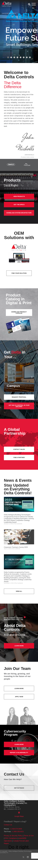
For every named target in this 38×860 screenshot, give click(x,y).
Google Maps (19, 816)
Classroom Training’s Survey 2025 (16, 547)
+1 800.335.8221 (18, 831)
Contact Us (8, 825)
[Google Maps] (19, 813)
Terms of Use (29, 836)
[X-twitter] (23, 857)
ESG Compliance (11, 838)
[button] (6, 377)
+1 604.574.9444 (16, 829)
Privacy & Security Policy (13, 836)
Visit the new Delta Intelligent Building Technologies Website (9, 13)
